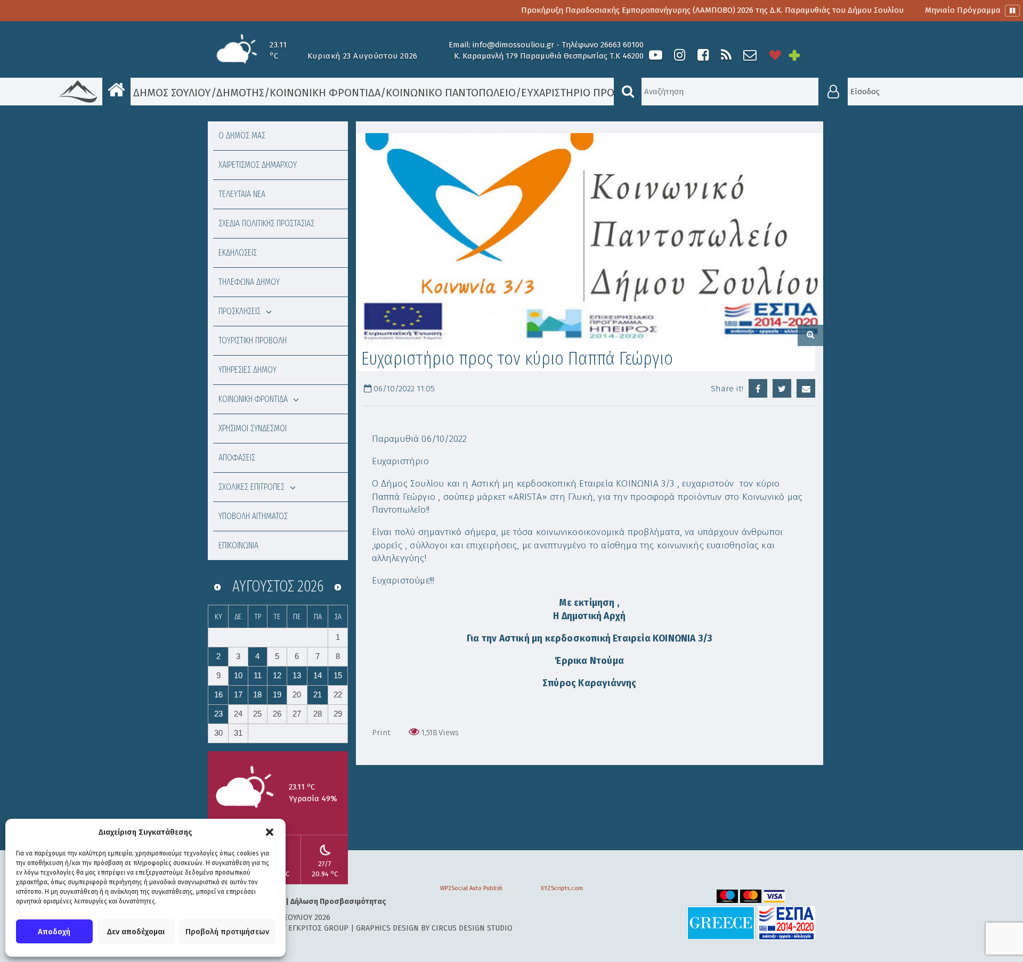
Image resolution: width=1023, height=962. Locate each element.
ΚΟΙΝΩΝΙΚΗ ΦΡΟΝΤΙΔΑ (253, 399)
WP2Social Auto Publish (471, 888)
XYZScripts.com (562, 888)
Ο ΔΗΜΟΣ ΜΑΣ (241, 135)
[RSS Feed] (726, 55)
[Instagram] (679, 55)
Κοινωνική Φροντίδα (325, 92)
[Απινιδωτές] (775, 55)
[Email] (806, 388)
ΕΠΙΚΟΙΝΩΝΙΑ (238, 545)
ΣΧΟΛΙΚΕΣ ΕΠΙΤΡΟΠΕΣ (251, 486)
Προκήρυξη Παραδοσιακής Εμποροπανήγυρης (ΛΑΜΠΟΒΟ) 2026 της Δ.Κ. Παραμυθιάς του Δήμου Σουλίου (679, 10)
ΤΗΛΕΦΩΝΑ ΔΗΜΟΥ (249, 281)
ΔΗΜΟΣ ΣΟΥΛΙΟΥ (171, 92)
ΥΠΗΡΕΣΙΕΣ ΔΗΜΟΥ (247, 369)
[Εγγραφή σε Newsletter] (750, 55)
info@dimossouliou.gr (513, 45)
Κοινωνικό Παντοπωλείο (451, 92)
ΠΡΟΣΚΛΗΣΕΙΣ (239, 311)
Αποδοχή (54, 931)
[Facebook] (702, 55)
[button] (269, 832)
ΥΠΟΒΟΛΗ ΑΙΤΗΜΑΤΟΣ (253, 516)
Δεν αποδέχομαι (136, 931)
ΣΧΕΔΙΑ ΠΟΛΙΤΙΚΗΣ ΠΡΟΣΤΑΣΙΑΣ (266, 223)
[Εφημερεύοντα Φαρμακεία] (802, 55)
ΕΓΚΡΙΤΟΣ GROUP (318, 928)
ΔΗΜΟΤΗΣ (240, 92)
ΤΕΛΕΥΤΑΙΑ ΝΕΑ (241, 194)
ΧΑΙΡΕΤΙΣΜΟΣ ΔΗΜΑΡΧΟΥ (257, 164)
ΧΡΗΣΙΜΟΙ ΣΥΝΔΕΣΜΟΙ (252, 428)
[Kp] (590, 239)
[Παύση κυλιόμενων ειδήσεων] (1012, 11)
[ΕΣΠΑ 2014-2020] (786, 922)
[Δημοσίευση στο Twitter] (782, 388)
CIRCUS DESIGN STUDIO (472, 928)
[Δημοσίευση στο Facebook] (758, 388)
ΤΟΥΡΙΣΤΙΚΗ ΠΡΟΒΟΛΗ (252, 340)
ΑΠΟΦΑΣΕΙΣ (236, 457)
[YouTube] (655, 55)
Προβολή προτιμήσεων (227, 931)
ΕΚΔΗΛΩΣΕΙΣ (237, 252)
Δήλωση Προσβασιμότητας (338, 901)
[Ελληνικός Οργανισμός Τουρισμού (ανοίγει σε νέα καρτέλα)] (721, 922)
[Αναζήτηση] (628, 91)
